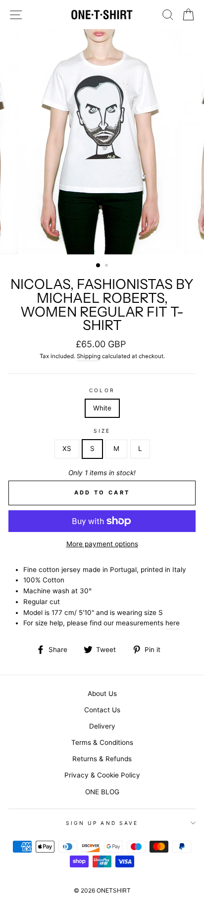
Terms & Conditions (102, 742)
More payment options (102, 544)
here (172, 623)
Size (102, 431)
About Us (102, 693)
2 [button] (107, 266)
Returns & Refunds (102, 759)
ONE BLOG (102, 792)
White (102, 408)
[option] (102, 141)
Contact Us (102, 710)
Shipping (89, 356)
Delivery (102, 726)
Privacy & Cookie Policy (102, 775)
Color (101, 390)
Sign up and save (102, 823)
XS (66, 448)
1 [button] (98, 265)
